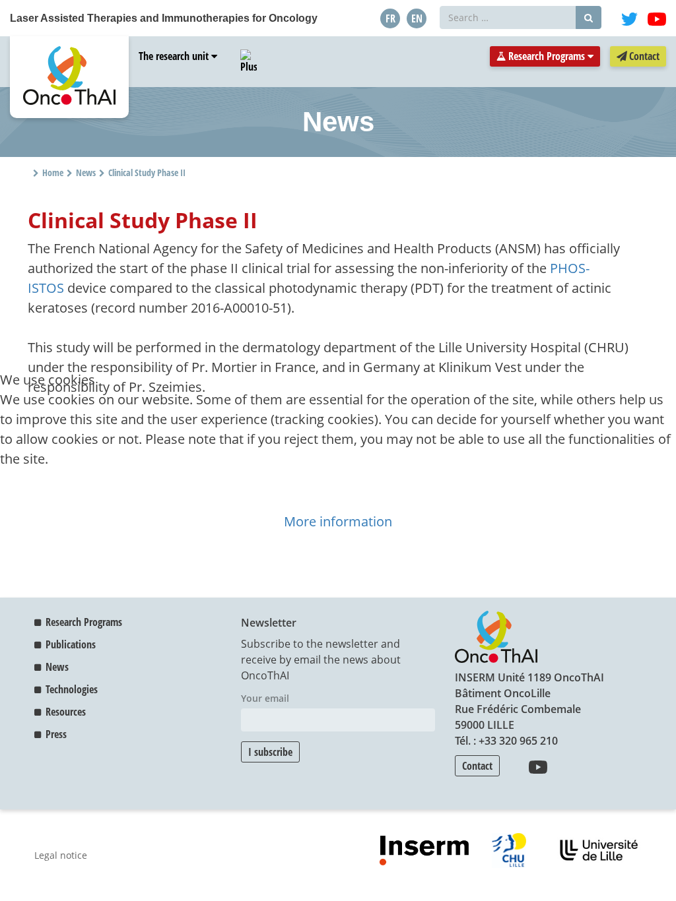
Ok (14, 500)
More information (338, 521)
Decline (57, 500)
